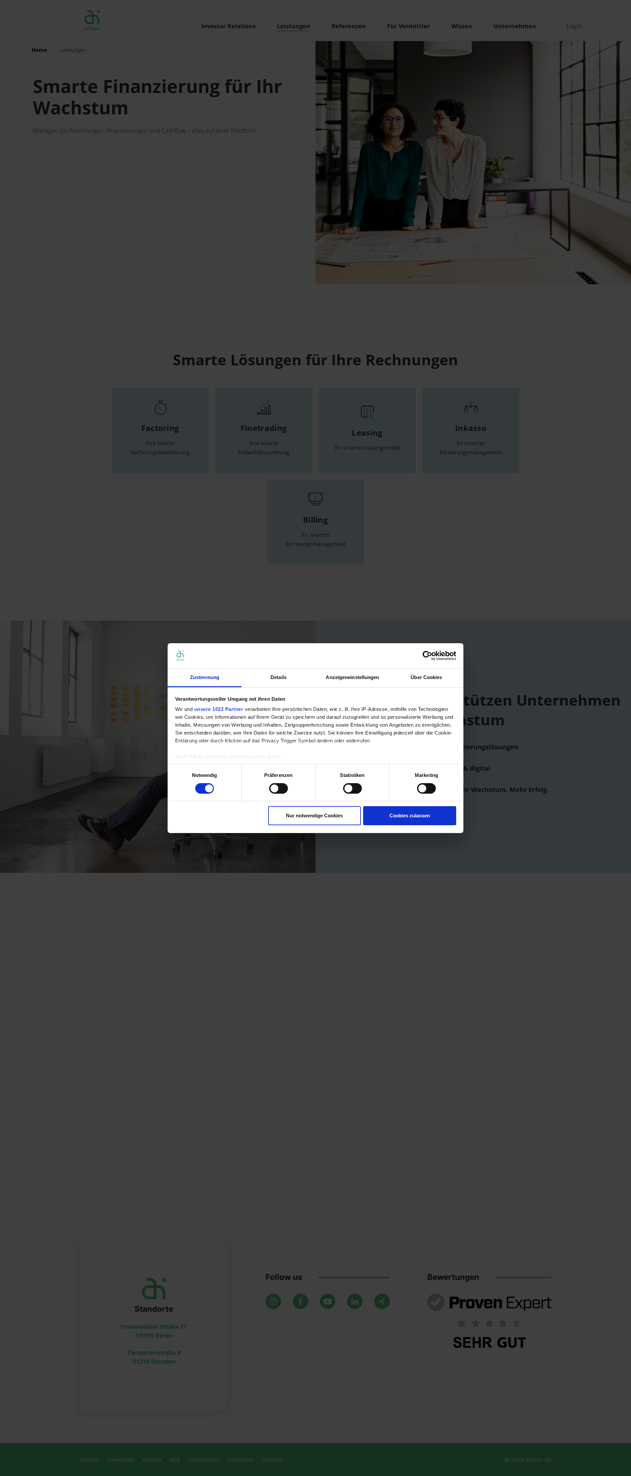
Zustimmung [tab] (204, 677)
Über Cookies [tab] (426, 677)
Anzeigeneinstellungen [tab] (352, 677)
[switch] (278, 788)
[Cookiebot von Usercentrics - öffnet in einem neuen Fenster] (427, 656)
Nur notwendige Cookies (314, 815)
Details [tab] (278, 677)
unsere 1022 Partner (219, 709)
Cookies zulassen (409, 815)
